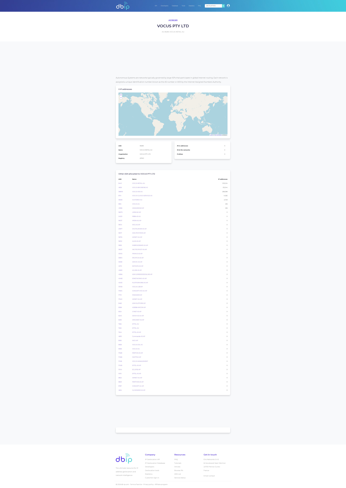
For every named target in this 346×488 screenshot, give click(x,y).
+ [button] (121, 95)
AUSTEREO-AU (137, 200)
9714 (119, 195)
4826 (120, 187)
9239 (120, 320)
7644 (120, 332)
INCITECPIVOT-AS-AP (139, 249)
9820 (120, 382)
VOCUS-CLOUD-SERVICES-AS (142, 195)
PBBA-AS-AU (136, 216)
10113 (119, 373)
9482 (120, 303)
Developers (164, 6)
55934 (120, 258)
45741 (120, 266)
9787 (120, 386)
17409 (120, 365)
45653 (120, 270)
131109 (120, 287)
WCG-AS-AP (136, 225)
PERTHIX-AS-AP (137, 353)
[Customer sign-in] (228, 5)
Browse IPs (178, 470)
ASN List (177, 474)
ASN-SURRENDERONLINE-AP (142, 274)
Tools (183, 6)
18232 (120, 241)
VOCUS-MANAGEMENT (140, 361)
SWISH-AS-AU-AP (138, 316)
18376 (120, 237)
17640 (120, 299)
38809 (120, 191)
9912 (119, 204)
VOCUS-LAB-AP (137, 287)
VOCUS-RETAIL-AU (138, 183)
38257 (120, 249)
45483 (120, 278)
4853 (120, 336)
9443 (120, 183)
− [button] (121, 97)
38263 (120, 200)
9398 (120, 307)
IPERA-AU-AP (136, 220)
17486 (120, 357)
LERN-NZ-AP (136, 212)
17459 (120, 361)
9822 (120, 378)
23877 (120, 229)
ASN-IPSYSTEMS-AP (139, 233)
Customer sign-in (152, 478)
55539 (120, 262)
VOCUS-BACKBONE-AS (140, 187)
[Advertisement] (170, 63)
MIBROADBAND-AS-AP (140, 245)
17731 (120, 295)
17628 (120, 353)
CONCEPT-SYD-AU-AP (139, 291)
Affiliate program (161, 484)
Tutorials (177, 463)
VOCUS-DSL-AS (137, 344)
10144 (120, 369)
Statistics (191, 6)
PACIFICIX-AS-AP (138, 258)
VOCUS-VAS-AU (137, 191)
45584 (120, 274)
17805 (120, 291)
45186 (120, 208)
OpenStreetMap (218, 135)
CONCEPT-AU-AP (138, 386)
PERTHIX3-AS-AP (138, 382)
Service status (180, 478)
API (156, 6)
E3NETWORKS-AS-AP (139, 278)
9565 (120, 340)
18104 (120, 225)
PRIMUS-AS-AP (137, 253)
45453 (120, 282)
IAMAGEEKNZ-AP (138, 208)
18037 (120, 220)
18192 (120, 245)
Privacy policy (148, 484)
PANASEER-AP (137, 295)
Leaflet (211, 135)
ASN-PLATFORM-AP (139, 303)
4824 (120, 390)
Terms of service (136, 484)
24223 (120, 216)
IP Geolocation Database (155, 463)
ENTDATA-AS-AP (137, 266)
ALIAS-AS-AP (136, 241)
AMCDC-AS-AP (137, 262)
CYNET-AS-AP (136, 311)
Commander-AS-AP (138, 336)
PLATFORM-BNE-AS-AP (140, 282)
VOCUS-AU (136, 204)
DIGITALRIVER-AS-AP (139, 229)
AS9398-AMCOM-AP (139, 307)
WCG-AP (135, 340)
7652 (119, 328)
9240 (120, 316)
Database (175, 6)
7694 (120, 324)
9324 (120, 311)
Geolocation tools (152, 470)
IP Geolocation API (152, 459)
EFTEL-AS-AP (136, 332)
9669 (120, 349)
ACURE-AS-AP (137, 270)
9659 (120, 344)
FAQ (199, 6)
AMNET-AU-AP (137, 237)
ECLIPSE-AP (136, 369)
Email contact (209, 476)
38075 (120, 212)
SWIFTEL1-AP (136, 357)
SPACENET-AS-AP (138, 320)
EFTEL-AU (135, 324)
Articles (177, 467)
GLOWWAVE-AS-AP (138, 390)
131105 (120, 253)
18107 (120, 233)
